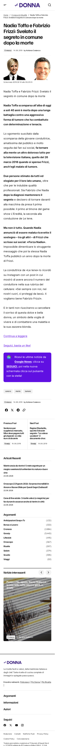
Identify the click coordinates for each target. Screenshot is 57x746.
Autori (7, 709)
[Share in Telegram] (18, 410)
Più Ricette (46, 682)
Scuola (7, 555)
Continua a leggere (15, 336)
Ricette (7, 546)
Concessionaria (23, 739)
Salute (6, 550)
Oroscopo (8, 542)
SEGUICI (11, 366)
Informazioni (11, 702)
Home (6, 15)
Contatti (17, 734)
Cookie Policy (9, 739)
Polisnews (24, 682)
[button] (4, 5)
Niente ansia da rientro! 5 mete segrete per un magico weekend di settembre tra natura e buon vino (26, 469)
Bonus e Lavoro (11, 525)
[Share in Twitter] (12, 410)
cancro (8, 391)
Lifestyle (7, 537)
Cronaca (7, 50)
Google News (23, 361)
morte (18, 391)
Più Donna (35, 682)
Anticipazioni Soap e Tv (14, 520)
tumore (28, 391)
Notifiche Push (29, 734)
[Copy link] (24, 410)
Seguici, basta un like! (17, 345)
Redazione (8, 734)
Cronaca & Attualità (19, 15)
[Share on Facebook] (6, 410)
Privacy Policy (43, 734)
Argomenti (10, 695)
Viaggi (7, 559)
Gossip (7, 443)
